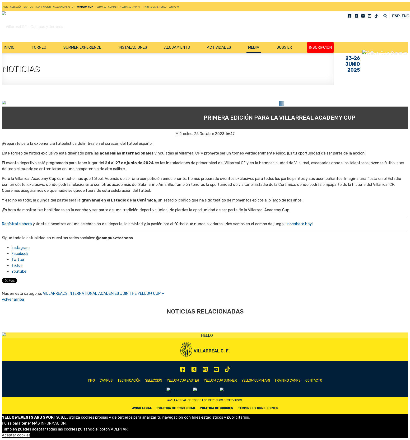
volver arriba (13, 299)
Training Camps (288, 381)
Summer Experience (82, 47)
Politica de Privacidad (176, 408)
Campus (28, 7)
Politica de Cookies (216, 408)
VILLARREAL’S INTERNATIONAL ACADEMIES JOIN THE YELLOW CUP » (103, 293)
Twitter (17, 259)
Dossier (284, 47)
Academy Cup (85, 7)
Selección (16, 7)
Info (91, 381)
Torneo (39, 47)
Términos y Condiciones (258, 408)
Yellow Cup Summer (106, 7)
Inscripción (320, 47)
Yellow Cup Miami (130, 7)
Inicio (5, 7)
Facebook (19, 253)
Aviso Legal (142, 408)
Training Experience (154, 7)
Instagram (20, 247)
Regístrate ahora (17, 224)
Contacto (174, 7)
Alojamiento (177, 47)
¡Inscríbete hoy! (299, 224)
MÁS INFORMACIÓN (49, 423)
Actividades (219, 47)
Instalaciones (132, 47)
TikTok (16, 265)
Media (253, 47)
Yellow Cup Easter (63, 7)
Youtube (18, 271)
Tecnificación (43, 7)
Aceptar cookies (16, 435)
